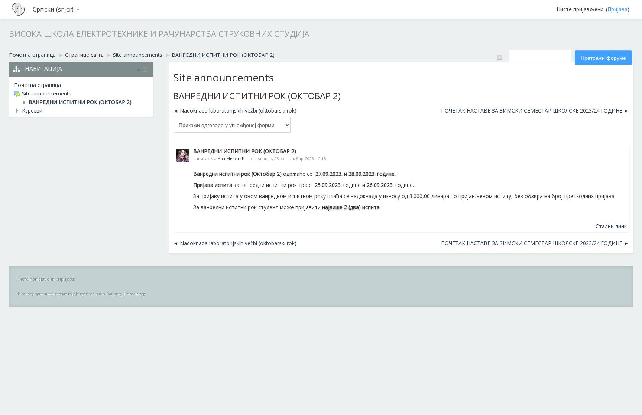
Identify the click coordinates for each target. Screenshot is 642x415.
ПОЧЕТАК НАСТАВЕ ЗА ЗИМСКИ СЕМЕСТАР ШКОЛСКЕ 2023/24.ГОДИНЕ (531, 110)
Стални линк (611, 226)
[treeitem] (81, 85)
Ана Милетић (231, 158)
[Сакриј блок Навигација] (139, 69)
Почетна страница (37, 84)
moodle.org (135, 293)
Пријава (617, 9)
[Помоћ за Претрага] (501, 57)
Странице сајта (84, 54)
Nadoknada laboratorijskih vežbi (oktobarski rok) (238, 110)
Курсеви (32, 110)
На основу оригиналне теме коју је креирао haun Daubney (69, 293)
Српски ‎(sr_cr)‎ (53, 9)
